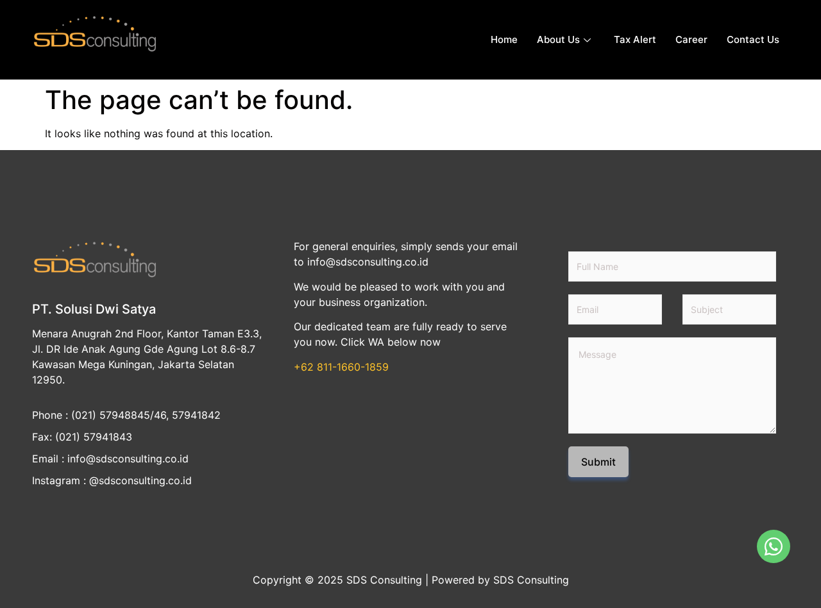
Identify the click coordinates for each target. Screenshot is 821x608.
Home (504, 39)
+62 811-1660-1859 (341, 366)
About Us (558, 39)
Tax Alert (635, 39)
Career (691, 39)
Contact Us (753, 39)
